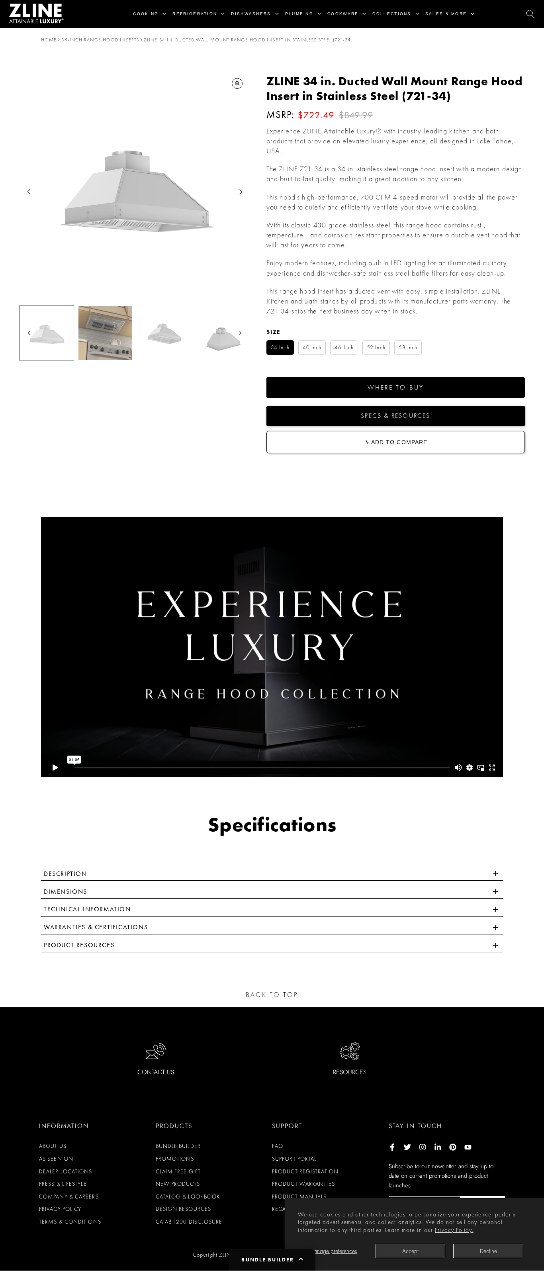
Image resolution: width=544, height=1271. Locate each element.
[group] (46, 333)
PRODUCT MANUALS (299, 1196)
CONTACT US (155, 1072)
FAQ (277, 1146)
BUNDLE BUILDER (178, 1146)
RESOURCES (349, 1072)
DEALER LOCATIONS (65, 1171)
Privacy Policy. (454, 1230)
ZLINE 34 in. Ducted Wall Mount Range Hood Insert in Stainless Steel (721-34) (248, 40)
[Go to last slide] (29, 192)
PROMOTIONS (175, 1158)
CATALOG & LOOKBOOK (188, 1196)
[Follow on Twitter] (407, 1147)
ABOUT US (53, 1146)
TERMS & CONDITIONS (70, 1221)
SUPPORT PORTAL (294, 1158)
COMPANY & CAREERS (69, 1196)
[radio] (280, 347)
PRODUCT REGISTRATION (305, 1171)
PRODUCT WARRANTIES (303, 1183)
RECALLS (283, 1208)
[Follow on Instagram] (422, 1147)
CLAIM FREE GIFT (178, 1171)
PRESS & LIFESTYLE (63, 1183)
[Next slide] (241, 192)
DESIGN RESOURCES (183, 1208)
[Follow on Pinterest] (452, 1147)
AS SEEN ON (56, 1158)
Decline (488, 1251)
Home (49, 40)
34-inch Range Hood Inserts (100, 40)
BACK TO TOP (272, 994)
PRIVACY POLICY (60, 1208)
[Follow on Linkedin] (437, 1147)
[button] (395, 387)
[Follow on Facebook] (392, 1147)
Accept (410, 1251)
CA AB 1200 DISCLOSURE (189, 1221)
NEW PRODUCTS (178, 1183)
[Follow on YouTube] (468, 1147)
